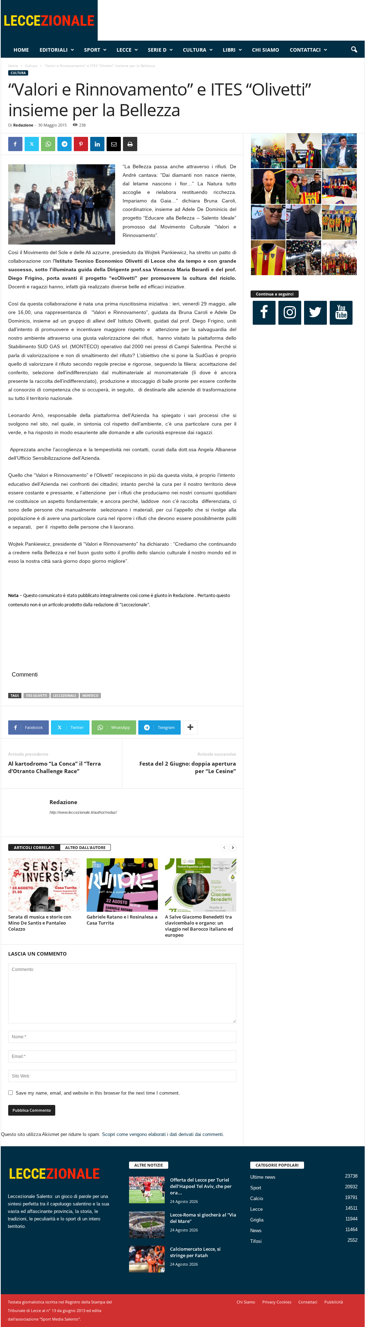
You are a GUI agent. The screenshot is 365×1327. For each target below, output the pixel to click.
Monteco (90, 695)
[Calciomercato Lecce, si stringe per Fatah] (147, 1259)
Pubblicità (333, 1302)
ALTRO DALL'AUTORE (85, 847)
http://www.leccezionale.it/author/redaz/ (83, 812)
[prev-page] (224, 848)
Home (21, 49)
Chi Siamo (265, 49)
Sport (92, 49)
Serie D (157, 49)
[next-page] (232, 848)
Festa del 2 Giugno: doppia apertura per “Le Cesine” (187, 767)
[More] (190, 727)
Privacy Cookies (276, 1302)
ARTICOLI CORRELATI (34, 847)
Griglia (256, 1220)
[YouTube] (341, 313)
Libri (229, 49)
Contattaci (305, 49)
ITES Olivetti (36, 695)
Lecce (124, 49)
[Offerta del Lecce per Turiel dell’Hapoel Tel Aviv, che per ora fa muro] (147, 1190)
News (256, 1230)
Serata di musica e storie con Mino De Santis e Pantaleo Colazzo (39, 923)
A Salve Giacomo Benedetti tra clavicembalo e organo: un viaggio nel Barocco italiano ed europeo (199, 926)
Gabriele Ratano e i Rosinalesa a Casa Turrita (122, 920)
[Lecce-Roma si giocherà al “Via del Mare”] (147, 1225)
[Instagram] (289, 313)
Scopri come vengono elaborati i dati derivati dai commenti (162, 1134)
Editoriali (54, 49)
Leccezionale (64, 695)
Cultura (194, 49)
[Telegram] (64, 144)
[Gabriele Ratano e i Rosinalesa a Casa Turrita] (122, 885)
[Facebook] (15, 144)
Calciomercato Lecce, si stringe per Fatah (195, 1252)
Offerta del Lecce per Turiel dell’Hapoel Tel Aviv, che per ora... (201, 1186)
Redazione (23, 125)
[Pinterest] (81, 144)
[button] (354, 50)
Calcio (256, 1198)
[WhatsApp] (48, 144)
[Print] (130, 144)
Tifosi (256, 1241)
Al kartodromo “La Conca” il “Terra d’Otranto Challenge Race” (54, 767)
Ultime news (263, 1177)
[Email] (114, 144)
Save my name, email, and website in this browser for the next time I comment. (98, 1093)
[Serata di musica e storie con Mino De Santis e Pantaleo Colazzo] (43, 885)
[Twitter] (32, 144)
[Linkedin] (97, 144)
